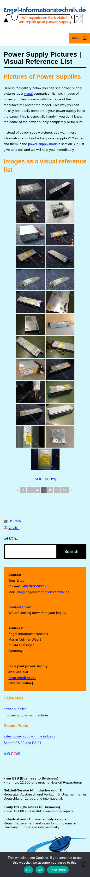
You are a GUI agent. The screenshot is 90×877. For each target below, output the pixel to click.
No (40, 870)
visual (28, 93)
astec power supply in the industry (29, 736)
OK (28, 870)
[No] (84, 864)
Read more (57, 870)
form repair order (22, 677)
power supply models (44, 144)
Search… (12, 538)
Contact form (19, 607)
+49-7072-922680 (34, 586)
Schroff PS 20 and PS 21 (22, 743)
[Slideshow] (45, 479)
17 (65, 490)
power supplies (15, 709)
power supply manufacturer (27, 715)
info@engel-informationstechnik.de (43, 592)
